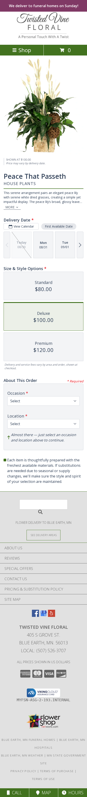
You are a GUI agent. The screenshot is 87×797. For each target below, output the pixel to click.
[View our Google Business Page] (43, 615)
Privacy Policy (23, 771)
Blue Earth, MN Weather (22, 755)
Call (16, 793)
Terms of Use (43, 779)
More (9, 207)
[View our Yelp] (51, 615)
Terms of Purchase (57, 771)
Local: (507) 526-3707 (43, 651)
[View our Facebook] (35, 615)
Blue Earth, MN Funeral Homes (28, 740)
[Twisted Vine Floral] (43, 38)
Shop (25, 50)
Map (45, 793)
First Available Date (59, 226)
